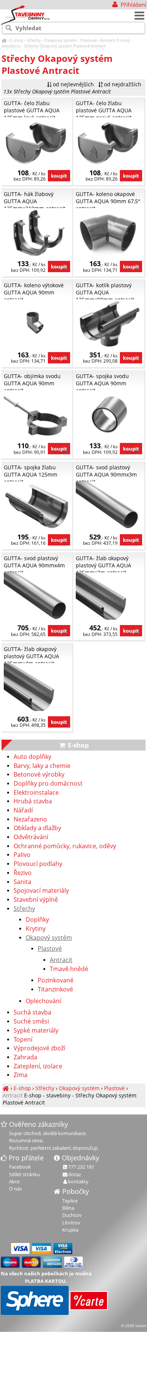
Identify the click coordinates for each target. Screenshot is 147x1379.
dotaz (74, 1174)
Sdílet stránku (24, 1174)
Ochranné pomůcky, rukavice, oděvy (65, 846)
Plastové (88, 40)
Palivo (22, 855)
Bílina (68, 1207)
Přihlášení (132, 4)
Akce (14, 1181)
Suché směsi (31, 1021)
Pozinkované (56, 980)
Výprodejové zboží (39, 1048)
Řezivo (23, 873)
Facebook (20, 1166)
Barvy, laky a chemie (42, 766)
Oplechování (43, 1001)
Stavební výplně (36, 899)
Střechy (34, 40)
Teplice (70, 1200)
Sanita (22, 882)
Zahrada (25, 1057)
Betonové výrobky (39, 774)
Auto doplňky (32, 757)
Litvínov (71, 1222)
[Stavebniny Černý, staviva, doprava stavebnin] (4, 40)
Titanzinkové (55, 989)
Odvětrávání (31, 837)
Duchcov (72, 1215)
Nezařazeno (30, 819)
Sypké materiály (36, 1030)
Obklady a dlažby (37, 828)
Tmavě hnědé (69, 969)
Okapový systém (60, 40)
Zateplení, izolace (38, 1066)
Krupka (70, 1229)
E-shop (16, 40)
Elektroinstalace (36, 792)
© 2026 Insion (133, 1325)
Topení (23, 1039)
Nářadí (23, 810)
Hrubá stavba (33, 801)
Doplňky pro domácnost (48, 783)
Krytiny (36, 928)
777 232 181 (81, 1166)
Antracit (107, 40)
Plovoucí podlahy (38, 864)
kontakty (78, 1181)
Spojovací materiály (41, 890)
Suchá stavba (32, 1012)
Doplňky (37, 919)
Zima (21, 1075)
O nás (15, 1188)
